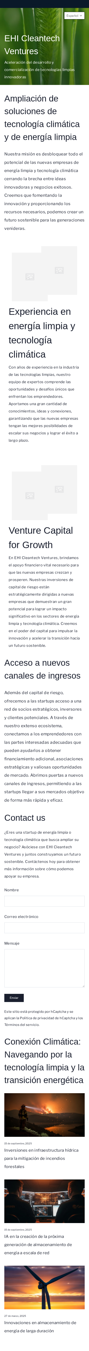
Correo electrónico (21, 916)
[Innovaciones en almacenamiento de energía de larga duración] (44, 1287)
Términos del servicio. (21, 1025)
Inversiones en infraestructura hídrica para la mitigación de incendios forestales (41, 1158)
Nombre (11, 890)
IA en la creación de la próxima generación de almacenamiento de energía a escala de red (38, 1244)
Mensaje (11, 943)
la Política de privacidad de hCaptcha (46, 1018)
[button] (74, 15)
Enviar (14, 997)
